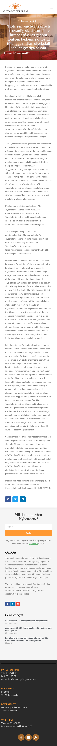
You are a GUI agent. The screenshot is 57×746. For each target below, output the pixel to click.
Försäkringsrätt (28, 21)
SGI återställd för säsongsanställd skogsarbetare (27, 621)
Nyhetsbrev (33, 544)
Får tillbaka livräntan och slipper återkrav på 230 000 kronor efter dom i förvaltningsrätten (26, 639)
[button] (51, 7)
